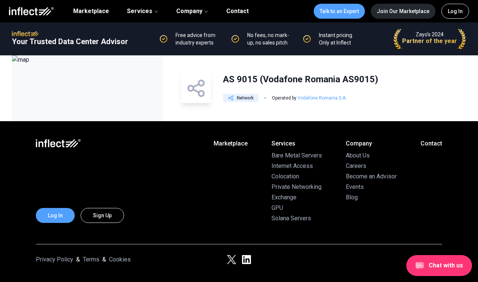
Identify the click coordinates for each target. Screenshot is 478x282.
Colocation (285, 176)
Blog (352, 197)
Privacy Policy (54, 259)
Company (189, 11)
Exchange (284, 197)
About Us (358, 155)
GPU (277, 207)
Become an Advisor (371, 176)
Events (355, 186)
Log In (455, 11)
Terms (91, 259)
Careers (356, 165)
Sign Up (102, 215)
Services (139, 11)
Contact (237, 11)
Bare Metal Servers (296, 155)
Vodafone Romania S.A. (322, 98)
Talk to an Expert (339, 11)
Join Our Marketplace (403, 11)
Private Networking (296, 186)
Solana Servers (291, 218)
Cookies (120, 259)
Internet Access (292, 165)
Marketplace (91, 11)
